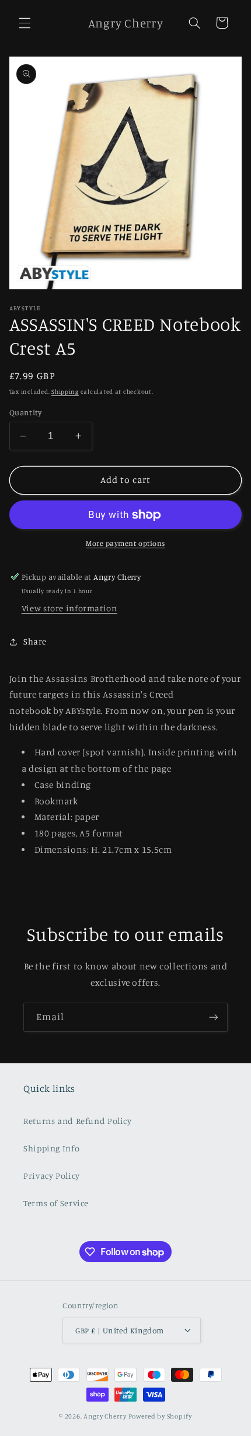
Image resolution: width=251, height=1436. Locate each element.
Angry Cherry (105, 1416)
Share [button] (35, 641)
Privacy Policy (51, 1176)
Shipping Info (51, 1148)
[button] (24, 22)
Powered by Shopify (160, 1416)
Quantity (25, 412)
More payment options (125, 543)
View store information (69, 608)
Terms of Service (56, 1203)
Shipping (65, 391)
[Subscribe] (213, 1017)
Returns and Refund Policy (77, 1121)
